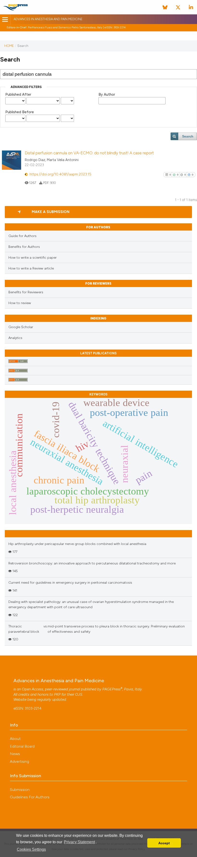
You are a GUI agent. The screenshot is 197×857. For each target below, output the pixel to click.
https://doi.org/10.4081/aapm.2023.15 (60, 174)
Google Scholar (20, 327)
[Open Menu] (5, 19)
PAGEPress (111, 689)
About (15, 738)
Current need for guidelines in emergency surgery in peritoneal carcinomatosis (70, 583)
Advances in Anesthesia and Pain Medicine (48, 19)
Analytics (15, 338)
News (15, 753)
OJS (78, 694)
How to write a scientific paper (32, 258)
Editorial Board (22, 746)
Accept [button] (164, 843)
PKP (57, 694)
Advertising (19, 761)
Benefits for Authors (24, 247)
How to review (19, 303)
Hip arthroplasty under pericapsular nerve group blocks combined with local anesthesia (77, 544)
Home (9, 46)
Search (187, 136)
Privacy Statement (79, 842)
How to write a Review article (31, 268)
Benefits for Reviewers (25, 292)
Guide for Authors (22, 236)
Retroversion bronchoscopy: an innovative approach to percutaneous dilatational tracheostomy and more (92, 563)
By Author (106, 94)
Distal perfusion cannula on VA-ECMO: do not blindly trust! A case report (89, 152)
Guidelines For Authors (29, 797)
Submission (20, 789)
